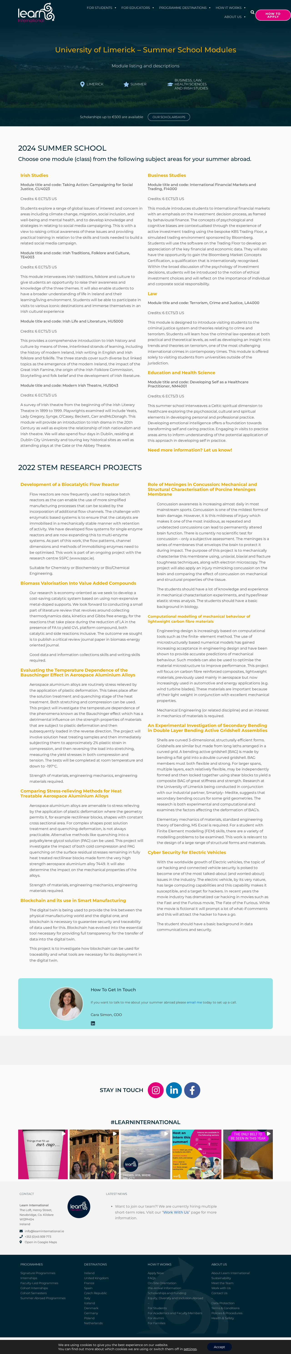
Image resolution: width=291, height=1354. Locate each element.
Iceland (89, 1303)
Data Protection (223, 1303)
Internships (28, 1278)
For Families (156, 1323)
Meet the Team (222, 1283)
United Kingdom (96, 1278)
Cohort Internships (34, 1288)
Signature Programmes (37, 1273)
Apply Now (156, 1273)
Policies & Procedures (226, 1313)
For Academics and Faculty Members (175, 1313)
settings (190, 1349)
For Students (99, 8)
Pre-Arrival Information (164, 1288)
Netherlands (93, 1323)
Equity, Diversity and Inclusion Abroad (175, 1298)
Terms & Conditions (225, 1308)
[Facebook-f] (192, 1090)
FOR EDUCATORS (135, 8)
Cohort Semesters (33, 1293)
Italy (87, 1298)
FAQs (152, 1278)
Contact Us (219, 1293)
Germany (91, 1313)
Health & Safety (222, 1318)
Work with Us (221, 1288)
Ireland (89, 1273)
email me (194, 1002)
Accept (219, 1347)
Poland (89, 1318)
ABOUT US (233, 17)
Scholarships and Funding (167, 1293)
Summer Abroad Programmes (42, 1298)
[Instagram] (156, 1090)
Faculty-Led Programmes (39, 1283)
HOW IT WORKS (229, 8)
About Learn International (230, 1273)
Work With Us (176, 1212)
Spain (88, 1288)
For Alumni (156, 1318)
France (89, 1283)
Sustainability (221, 1278)
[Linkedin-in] (174, 1090)
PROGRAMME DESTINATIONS (183, 8)
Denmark (91, 1308)
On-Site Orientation (162, 1283)
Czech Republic (95, 1293)
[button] (252, 12)
